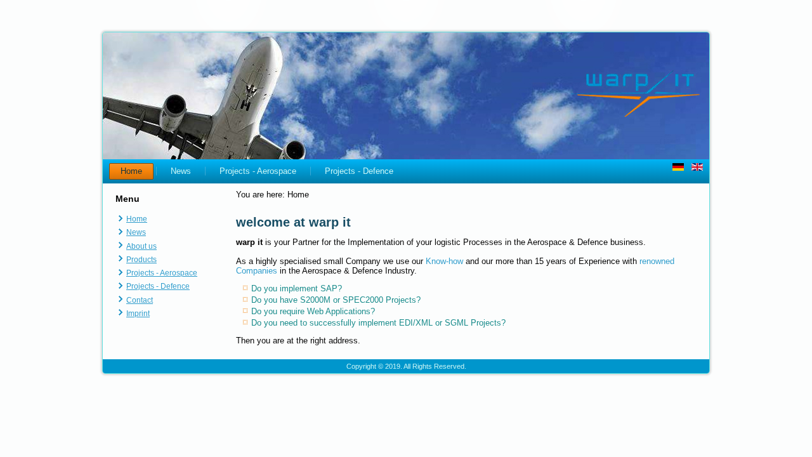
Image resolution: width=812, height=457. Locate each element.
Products (141, 259)
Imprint (138, 313)
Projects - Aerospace (257, 171)
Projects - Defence (359, 171)
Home (131, 171)
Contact (139, 300)
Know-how (444, 261)
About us (141, 246)
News (181, 171)
